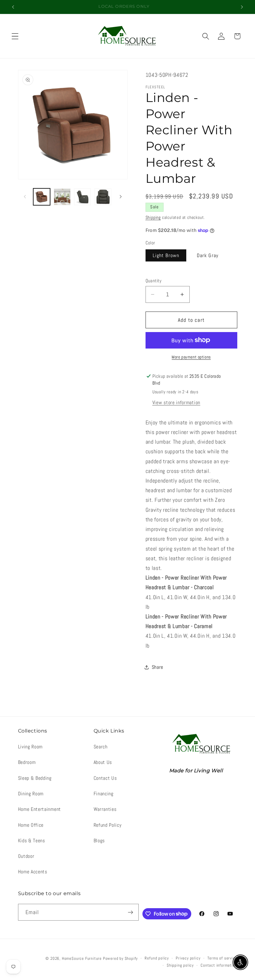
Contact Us (105, 778)
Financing (104, 793)
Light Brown (166, 255)
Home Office (31, 825)
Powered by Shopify (120, 958)
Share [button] (157, 667)
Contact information (219, 965)
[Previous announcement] (13, 7)
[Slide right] (121, 197)
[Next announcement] (242, 7)
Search (101, 746)
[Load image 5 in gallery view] (103, 196)
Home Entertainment (39, 809)
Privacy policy (188, 958)
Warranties (105, 809)
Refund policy (157, 958)
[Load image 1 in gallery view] (41, 196)
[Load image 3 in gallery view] (62, 196)
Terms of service (222, 958)
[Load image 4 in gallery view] (82, 196)
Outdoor (26, 856)
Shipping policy (180, 965)
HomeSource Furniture (82, 958)
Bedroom (27, 762)
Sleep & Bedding (35, 778)
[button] (15, 36)
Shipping (153, 217)
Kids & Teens (31, 840)
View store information (176, 402)
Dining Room (31, 793)
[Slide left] (25, 197)
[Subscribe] (131, 912)
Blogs (99, 840)
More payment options (191, 357)
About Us (103, 762)
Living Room (30, 746)
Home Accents (32, 871)
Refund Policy (108, 825)
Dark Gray (207, 255)
